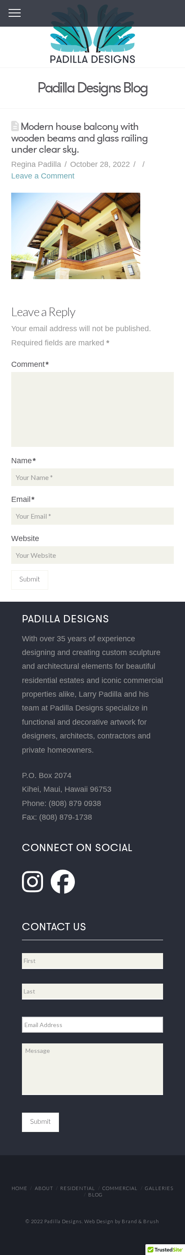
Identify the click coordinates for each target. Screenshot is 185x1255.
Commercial (120, 1188)
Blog (95, 1194)
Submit (40, 1121)
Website (25, 538)
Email (22, 499)
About (44, 1188)
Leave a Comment (42, 176)
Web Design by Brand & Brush (121, 1221)
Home (20, 1188)
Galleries (159, 1188)
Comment (30, 364)
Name (23, 460)
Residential (77, 1188)
